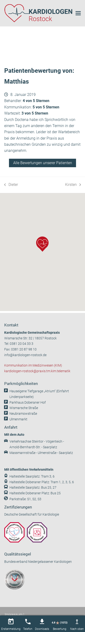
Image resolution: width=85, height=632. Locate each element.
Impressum (13, 614)
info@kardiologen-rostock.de (25, 355)
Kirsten (72, 185)
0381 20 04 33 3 (21, 344)
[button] (78, 13)
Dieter (11, 185)
